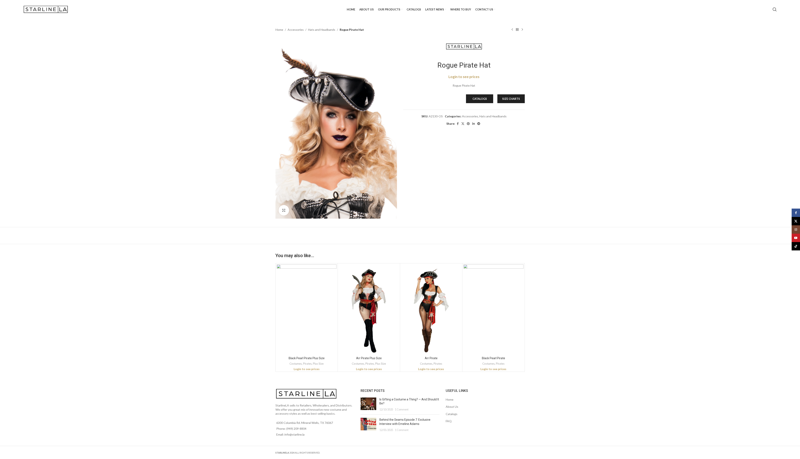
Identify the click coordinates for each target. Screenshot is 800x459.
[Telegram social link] (478, 124)
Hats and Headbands (321, 29)
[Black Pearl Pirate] (493, 309)
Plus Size (318, 363)
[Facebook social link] (457, 124)
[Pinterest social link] (468, 124)
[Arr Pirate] (431, 309)
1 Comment (401, 409)
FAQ (449, 421)
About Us (452, 406)
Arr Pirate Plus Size (369, 358)
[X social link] (463, 124)
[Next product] (522, 29)
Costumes (295, 363)
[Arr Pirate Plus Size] (369, 309)
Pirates (307, 363)
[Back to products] (517, 29)
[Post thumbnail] (368, 404)
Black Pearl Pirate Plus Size (307, 358)
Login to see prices (463, 76)
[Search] (775, 9)
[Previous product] (512, 29)
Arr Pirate (431, 358)
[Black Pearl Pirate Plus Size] (307, 309)
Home (279, 29)
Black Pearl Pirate (493, 358)
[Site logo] (46, 9)
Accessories (296, 29)
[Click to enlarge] (284, 210)
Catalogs (451, 414)
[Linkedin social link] (473, 124)
